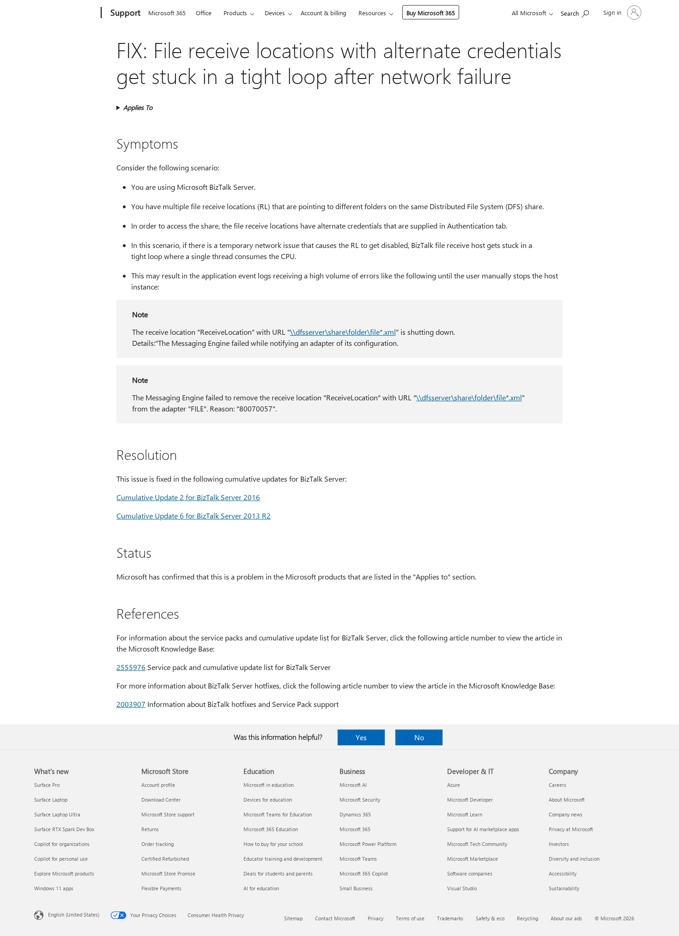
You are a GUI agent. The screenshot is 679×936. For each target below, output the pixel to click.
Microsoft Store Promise (168, 873)
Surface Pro (47, 784)
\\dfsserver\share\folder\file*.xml (343, 332)
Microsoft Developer (470, 799)
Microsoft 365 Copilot (364, 873)
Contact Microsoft (335, 918)
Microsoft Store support (167, 814)
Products (235, 13)
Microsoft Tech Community (477, 843)
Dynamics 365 (355, 814)
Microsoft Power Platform (368, 843)
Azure (453, 784)
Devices (275, 13)
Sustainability (564, 888)
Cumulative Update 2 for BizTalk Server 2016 (188, 497)
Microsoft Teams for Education (277, 814)
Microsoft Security (360, 799)
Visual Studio (462, 888)
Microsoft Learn (464, 814)
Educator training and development (282, 858)
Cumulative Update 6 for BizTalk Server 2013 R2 (193, 515)
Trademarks (450, 918)
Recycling (527, 918)
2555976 (131, 667)
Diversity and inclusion (574, 858)
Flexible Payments (161, 888)
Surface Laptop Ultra (57, 814)
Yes (361, 737)
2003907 (131, 704)
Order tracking (157, 843)
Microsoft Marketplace (472, 858)
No (419, 737)
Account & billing (323, 13)
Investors (559, 843)
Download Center (161, 799)
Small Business (356, 888)
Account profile (158, 784)
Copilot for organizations (62, 843)
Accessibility (562, 873)
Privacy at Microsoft (571, 829)
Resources (372, 13)
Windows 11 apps (53, 888)
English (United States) (73, 914)
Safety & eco (490, 918)
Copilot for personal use (61, 858)
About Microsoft (567, 799)
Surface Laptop (50, 799)
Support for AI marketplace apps (483, 829)
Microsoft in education (268, 784)
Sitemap (293, 918)
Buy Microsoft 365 (430, 13)
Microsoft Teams (358, 858)
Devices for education (267, 799)
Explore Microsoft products (64, 873)
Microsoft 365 (167, 13)
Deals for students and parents (278, 873)
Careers (557, 784)
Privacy (375, 918)
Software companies (469, 873)
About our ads (566, 918)
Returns (150, 829)
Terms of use (410, 918)
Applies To (137, 107)
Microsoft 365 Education (270, 829)
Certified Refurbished (165, 858)
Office (204, 13)
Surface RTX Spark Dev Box (64, 829)
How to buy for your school (273, 843)
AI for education (261, 888)
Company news (565, 814)
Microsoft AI (353, 784)
